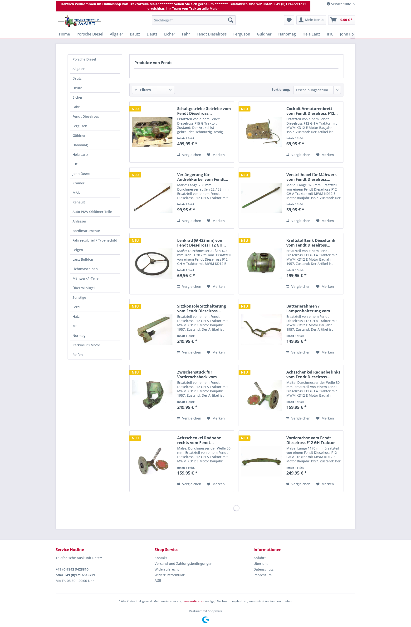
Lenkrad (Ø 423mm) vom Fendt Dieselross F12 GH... (201, 243)
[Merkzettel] (289, 20)
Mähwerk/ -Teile (85, 278)
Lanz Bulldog (83, 259)
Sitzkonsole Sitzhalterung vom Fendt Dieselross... (201, 308)
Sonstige (79, 297)
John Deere (81, 173)
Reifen (78, 354)
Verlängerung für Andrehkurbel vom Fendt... (202, 177)
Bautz (77, 78)
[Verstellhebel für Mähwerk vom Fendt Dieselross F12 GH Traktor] (261, 198)
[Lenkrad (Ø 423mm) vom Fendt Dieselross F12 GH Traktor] (152, 263)
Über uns (261, 563)
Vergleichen (191, 154)
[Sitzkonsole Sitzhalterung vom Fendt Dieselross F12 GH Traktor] (152, 329)
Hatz (76, 316)
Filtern (145, 89)
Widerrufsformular (170, 575)
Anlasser (79, 221)
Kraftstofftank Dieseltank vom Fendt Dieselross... (310, 243)
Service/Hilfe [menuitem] (341, 4)
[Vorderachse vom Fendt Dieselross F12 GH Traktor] (261, 461)
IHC (75, 164)
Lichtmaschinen (85, 269)
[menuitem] (194, 20)
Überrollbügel (84, 288)
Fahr (76, 107)
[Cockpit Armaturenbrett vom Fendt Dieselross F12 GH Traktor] (261, 132)
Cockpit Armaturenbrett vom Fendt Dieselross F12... (312, 111)
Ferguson (80, 126)
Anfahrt (260, 558)
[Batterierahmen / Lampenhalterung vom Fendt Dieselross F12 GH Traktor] (261, 329)
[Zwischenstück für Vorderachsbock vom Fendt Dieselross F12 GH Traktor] (152, 395)
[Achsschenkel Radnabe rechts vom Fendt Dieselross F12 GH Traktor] (152, 461)
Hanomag (80, 145)
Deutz (77, 88)
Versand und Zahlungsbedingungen (183, 563)
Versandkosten (194, 601)
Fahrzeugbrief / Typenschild (95, 240)
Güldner (79, 135)
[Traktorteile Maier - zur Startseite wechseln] (79, 21)
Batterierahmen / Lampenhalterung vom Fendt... (308, 308)
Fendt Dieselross (86, 116)
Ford (76, 307)
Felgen (78, 250)
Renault (79, 202)
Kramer (78, 183)
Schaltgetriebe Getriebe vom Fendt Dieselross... (204, 111)
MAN (76, 192)
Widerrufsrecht (167, 569)
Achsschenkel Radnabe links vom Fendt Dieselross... (313, 374)
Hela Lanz (80, 154)
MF (75, 326)
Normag (79, 335)
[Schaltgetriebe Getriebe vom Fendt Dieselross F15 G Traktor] (152, 132)
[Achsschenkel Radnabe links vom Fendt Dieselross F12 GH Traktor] (261, 395)
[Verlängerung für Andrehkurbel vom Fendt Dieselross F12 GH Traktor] (152, 198)
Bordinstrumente (86, 230)
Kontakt (161, 558)
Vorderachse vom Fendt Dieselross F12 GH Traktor (310, 440)
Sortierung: (281, 89)
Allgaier (79, 68)
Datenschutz (264, 569)
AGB (158, 580)
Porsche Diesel (84, 59)
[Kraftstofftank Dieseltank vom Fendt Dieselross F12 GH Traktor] (261, 263)
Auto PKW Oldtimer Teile (92, 211)
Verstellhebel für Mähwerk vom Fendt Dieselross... (311, 177)
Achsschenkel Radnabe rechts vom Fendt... (199, 440)
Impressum (263, 575)
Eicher (78, 97)
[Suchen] (231, 20)
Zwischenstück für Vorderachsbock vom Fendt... (197, 374)
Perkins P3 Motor (86, 345)
